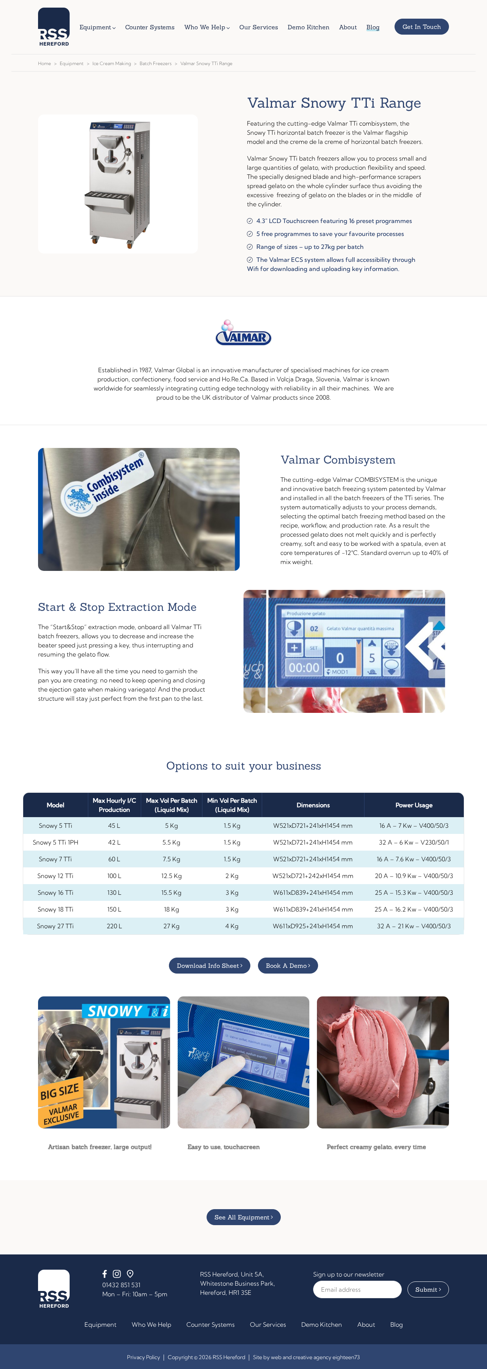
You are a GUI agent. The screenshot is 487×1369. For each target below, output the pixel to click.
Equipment (72, 63)
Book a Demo (286, 965)
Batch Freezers (156, 63)
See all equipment (242, 1217)
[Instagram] (117, 1276)
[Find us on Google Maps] (130, 1276)
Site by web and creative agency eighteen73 (306, 1357)
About (366, 1324)
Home (44, 63)
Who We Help (151, 1324)
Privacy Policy (143, 1357)
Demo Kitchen (321, 1324)
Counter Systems (210, 1324)
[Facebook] (104, 1276)
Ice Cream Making (111, 63)
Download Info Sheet (208, 965)
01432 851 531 (121, 1285)
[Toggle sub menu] (115, 27)
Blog (396, 1324)
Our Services (268, 1324)
